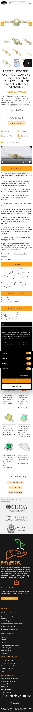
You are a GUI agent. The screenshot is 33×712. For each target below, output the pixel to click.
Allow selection (16, 386)
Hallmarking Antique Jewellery (10, 645)
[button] (11, 2)
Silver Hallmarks (6, 650)
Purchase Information (8, 666)
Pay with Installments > (16, 123)
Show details (24, 375)
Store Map (4, 653)
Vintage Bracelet (6, 689)
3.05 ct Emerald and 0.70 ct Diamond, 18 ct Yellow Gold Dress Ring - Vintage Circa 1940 (24, 430)
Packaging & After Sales (8, 663)
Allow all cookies (16, 381)
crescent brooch (15, 487)
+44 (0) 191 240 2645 (9, 626)
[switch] (28, 358)
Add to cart (16, 117)
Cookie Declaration (17, 702)
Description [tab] (16, 168)
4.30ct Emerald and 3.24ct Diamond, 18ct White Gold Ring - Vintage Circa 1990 (8, 459)
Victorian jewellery (6, 287)
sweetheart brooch (15, 492)
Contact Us (4, 640)
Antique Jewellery (6, 692)
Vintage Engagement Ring (9, 679)
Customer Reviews (7, 660)
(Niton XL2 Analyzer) (14, 232)
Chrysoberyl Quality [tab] (16, 293)
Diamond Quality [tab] (16, 308)
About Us (4, 637)
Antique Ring (5, 687)
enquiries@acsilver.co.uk (10, 629)
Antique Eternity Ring (8, 681)
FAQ (2, 671)
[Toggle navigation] (29, 2)
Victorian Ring (5, 684)
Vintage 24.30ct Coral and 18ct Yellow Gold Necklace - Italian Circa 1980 (23, 400)
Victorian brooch (20, 269)
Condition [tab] (16, 264)
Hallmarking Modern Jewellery (11, 648)
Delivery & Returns (7, 669)
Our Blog (4, 642)
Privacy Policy (6, 702)
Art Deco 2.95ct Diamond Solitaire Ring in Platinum (23, 457)
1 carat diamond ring (15, 482)
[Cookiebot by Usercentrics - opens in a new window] (23, 324)
